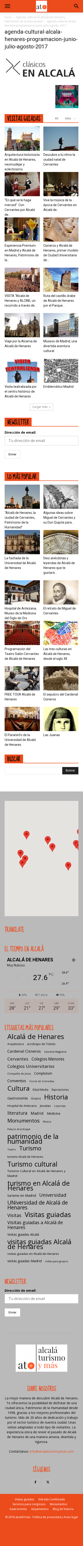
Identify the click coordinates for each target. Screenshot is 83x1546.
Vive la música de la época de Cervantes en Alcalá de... (60, 205)
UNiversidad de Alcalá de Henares (37, 1205)
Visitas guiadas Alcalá (23, 1234)
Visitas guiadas (48, 1214)
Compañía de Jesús (19, 1073)
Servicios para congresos (28, 1504)
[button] (7, 6)
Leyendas (59, 1106)
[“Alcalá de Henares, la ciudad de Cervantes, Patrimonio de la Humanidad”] (22, 497)
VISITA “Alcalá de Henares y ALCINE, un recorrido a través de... (21, 300)
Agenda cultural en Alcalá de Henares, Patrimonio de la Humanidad (35, 19)
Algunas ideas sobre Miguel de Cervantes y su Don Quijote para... (59, 517)
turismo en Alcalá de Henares (38, 1185)
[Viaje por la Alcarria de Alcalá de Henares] (22, 325)
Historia (56, 1096)
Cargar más (39, 407)
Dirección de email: (20, 432)
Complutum (43, 1073)
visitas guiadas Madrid (24, 1261)
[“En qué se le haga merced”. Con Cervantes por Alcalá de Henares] (22, 184)
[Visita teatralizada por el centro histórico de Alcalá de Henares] (22, 370)
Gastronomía (17, 1098)
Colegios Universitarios (30, 1066)
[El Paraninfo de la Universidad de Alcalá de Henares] (22, 719)
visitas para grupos (56, 1261)
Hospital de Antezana (22, 1106)
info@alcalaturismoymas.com (52, 1451)
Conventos (16, 1080)
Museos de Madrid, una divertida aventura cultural (60, 346)
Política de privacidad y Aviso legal (55, 1517)
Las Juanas (51, 735)
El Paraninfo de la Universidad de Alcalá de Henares (20, 739)
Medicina (53, 1113)
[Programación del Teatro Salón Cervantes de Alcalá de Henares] (22, 633)
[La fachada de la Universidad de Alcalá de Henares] (22, 542)
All (56, 118)
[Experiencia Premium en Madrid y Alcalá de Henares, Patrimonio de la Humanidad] (22, 229)
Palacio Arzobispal (18, 1129)
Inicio (8, 17)
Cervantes (17, 1058)
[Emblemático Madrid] (61, 370)
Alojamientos (39, 1509)
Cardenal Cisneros (24, 1051)
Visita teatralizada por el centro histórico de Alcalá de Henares (21, 391)
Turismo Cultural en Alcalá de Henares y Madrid (36, 1173)
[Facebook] (35, 1482)
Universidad (52, 1195)
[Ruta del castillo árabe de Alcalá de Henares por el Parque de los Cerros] (61, 280)
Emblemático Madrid (58, 386)
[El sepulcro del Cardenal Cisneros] (61, 678)
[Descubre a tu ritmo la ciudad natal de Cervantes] (61, 139)
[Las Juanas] (61, 719)
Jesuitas (45, 1106)
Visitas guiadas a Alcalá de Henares (35, 1225)
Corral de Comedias (41, 1081)
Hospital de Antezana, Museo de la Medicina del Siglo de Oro (21, 613)
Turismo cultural (32, 1163)
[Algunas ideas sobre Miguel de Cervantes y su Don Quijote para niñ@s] (61, 497)
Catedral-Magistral (55, 1051)
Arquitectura (15, 1044)
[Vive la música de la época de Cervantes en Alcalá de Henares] (61, 184)
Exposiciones (60, 1090)
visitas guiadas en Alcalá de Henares (33, 1254)
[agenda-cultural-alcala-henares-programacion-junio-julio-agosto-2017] (41, 80)
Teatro (11, 1149)
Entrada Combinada (52, 1499)
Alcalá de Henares (35, 1036)
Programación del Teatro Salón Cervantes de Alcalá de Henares (22, 653)
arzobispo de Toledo (41, 1044)
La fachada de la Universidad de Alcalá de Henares (20, 563)
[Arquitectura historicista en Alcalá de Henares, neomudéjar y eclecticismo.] (22, 139)
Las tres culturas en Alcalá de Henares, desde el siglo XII (57, 653)
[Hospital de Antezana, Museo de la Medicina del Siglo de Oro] (22, 592)
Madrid (37, 1113)
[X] (47, 1482)
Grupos (36, 1098)
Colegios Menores (48, 1059)
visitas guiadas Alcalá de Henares (39, 1244)
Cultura (18, 1088)
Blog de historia (63, 1509)
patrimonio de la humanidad (33, 1138)
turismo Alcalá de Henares (25, 1157)
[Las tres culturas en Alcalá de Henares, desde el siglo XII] (61, 633)
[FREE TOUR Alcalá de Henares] (22, 678)
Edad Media (40, 1090)
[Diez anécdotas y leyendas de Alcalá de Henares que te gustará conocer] (61, 542)
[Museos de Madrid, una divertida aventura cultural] (61, 325)
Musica (47, 1121)
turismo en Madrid (21, 1195)
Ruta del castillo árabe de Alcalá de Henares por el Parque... (59, 300)
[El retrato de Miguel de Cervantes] (61, 592)
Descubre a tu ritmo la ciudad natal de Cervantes (59, 159)
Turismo (30, 1148)
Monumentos (23, 1120)
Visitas (14, 1215)
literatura (17, 1113)
